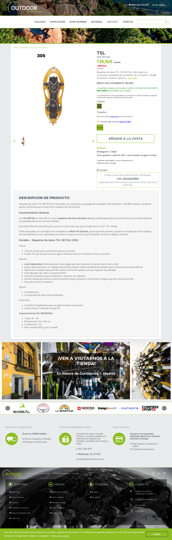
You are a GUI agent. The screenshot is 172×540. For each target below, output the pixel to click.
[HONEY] (99, 106)
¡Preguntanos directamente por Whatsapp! (128, 180)
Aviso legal (45, 473)
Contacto (75, 473)
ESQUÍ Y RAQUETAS (39, 48)
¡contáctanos (114, 116)
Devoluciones (57, 513)
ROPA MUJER (57, 22)
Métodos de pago (59, 502)
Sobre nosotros (32, 473)
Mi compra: (139, 4)
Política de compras (61, 473)
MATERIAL (97, 22)
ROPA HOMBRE (78, 22)
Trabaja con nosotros (20, 508)
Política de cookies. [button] (60, 535)
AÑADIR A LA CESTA (125, 139)
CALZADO (40, 22)
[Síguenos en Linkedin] (158, 473)
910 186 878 (85, 448)
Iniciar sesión (158, 4)
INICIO (16, 48)
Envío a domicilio (58, 508)
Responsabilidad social (20, 513)
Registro (95, 492)
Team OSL (15, 518)
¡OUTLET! (112, 22)
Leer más (132, 78)
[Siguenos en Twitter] (153, 473)
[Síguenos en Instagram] (164, 473)
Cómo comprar (58, 497)
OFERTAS (128, 22)
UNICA (100, 127)
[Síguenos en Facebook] (147, 473)
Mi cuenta (96, 497)
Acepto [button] (156, 534)
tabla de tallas (125, 121)
